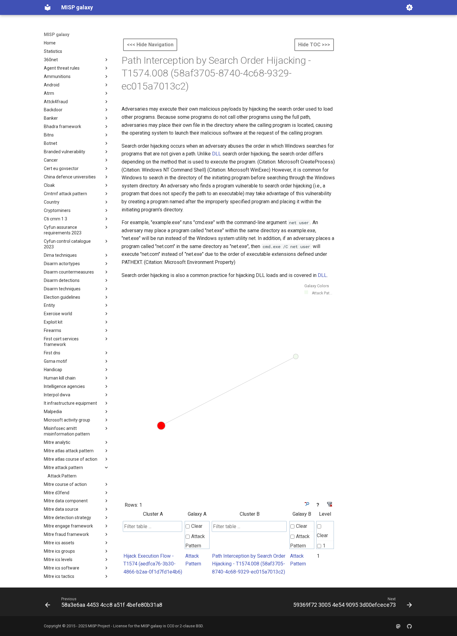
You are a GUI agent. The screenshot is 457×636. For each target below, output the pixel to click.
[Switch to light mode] (409, 7)
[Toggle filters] (306, 504)
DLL (216, 154)
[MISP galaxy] (47, 7)
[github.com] (409, 626)
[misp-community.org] (398, 626)
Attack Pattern (195, 541)
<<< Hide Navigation (150, 45)
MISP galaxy (56, 34)
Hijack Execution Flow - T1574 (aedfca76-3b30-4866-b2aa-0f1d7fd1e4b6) (152, 564)
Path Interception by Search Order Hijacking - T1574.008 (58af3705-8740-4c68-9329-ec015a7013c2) (248, 564)
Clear (196, 526)
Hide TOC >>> (314, 45)
